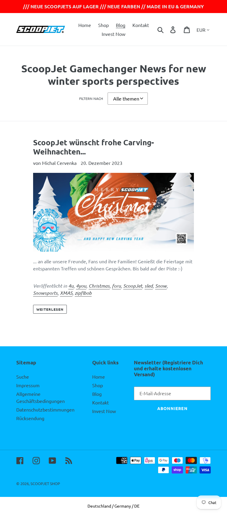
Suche (22, 377)
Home (98, 377)
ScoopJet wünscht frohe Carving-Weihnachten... (93, 146)
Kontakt (100, 402)
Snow (161, 286)
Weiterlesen (50, 309)
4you (81, 286)
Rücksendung (30, 418)
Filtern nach (91, 98)
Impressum (28, 385)
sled (149, 286)
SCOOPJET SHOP (45, 483)
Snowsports (45, 293)
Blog (97, 394)
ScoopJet (132, 286)
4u (71, 286)
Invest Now (104, 411)
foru (116, 286)
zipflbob (83, 293)
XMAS (66, 293)
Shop (97, 385)
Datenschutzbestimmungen (45, 409)
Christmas (99, 286)
